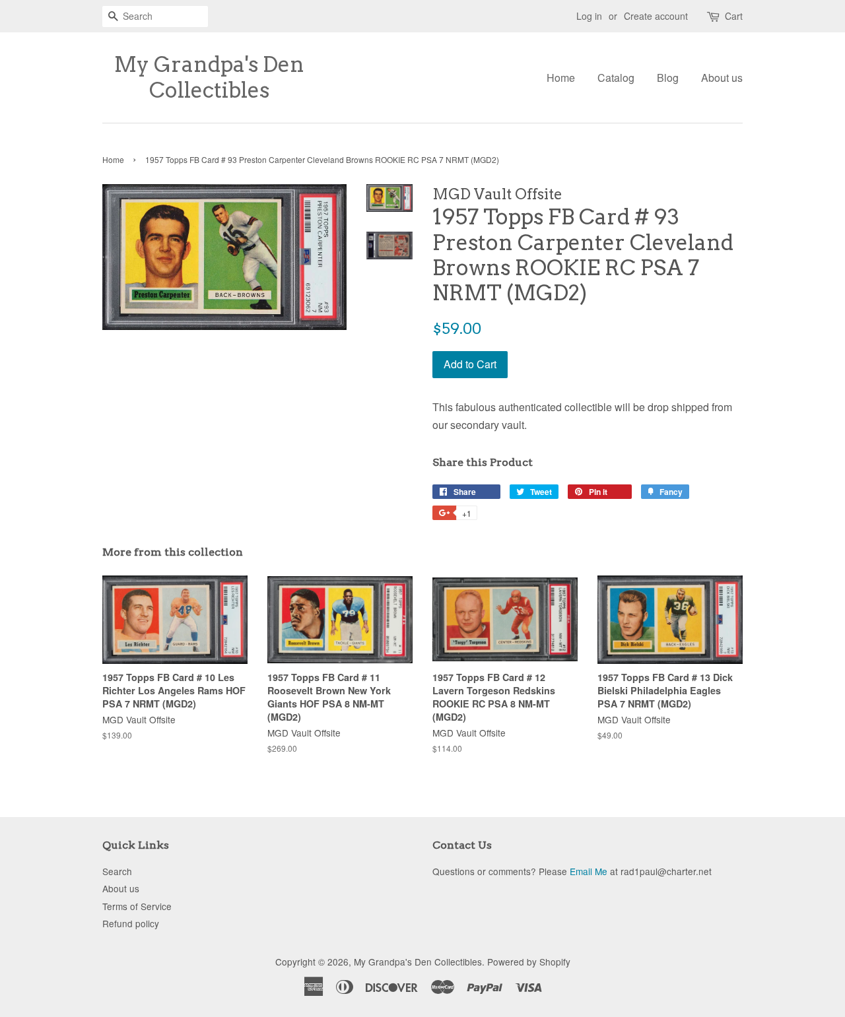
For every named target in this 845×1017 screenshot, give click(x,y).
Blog (668, 77)
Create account (656, 15)
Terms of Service (137, 906)
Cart (734, 15)
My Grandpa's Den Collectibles (209, 77)
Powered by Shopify (528, 961)
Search (117, 871)
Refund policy (130, 923)
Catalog (615, 77)
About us (722, 77)
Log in (589, 15)
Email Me (588, 871)
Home (561, 77)
